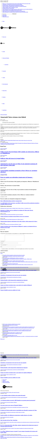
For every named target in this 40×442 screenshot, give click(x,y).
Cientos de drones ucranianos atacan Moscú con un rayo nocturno (14, 216)
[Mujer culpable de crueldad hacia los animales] (11, 324)
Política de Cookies (5, 381)
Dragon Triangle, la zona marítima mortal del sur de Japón (12, 10)
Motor (3, 103)
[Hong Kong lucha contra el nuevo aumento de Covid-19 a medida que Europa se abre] (17, 329)
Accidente (5, 140)
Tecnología (6, 64)
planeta (22, 140)
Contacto (3, 380)
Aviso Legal (4, 379)
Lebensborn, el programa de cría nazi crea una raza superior (12, 4)
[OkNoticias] (8, 29)
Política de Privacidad (6, 382)
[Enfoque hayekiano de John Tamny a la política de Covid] (12, 332)
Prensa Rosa (4, 90)
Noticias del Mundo (3, 114)
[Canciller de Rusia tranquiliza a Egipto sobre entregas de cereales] (13, 255)
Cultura (3, 77)
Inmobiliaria (4, 110)
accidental (2, 140)
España (3, 51)
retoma (25, 140)
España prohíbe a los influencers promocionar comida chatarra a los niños (16, 415)
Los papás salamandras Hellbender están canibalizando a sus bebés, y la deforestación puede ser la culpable (20, 336)
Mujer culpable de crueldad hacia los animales (10, 325)
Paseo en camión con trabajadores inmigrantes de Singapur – (16, 177)
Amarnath (9, 140)
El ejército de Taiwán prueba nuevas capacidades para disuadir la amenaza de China (18, 410)
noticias (19, 140)
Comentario (2, 241)
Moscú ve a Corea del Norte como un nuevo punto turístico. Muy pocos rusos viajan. (16, 3)
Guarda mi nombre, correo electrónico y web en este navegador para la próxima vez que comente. (18, 248)
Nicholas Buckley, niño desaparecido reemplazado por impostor (12, 5)
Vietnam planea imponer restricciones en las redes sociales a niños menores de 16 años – (19, 221)
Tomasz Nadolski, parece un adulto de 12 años (10, 7)
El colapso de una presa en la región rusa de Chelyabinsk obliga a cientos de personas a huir (17, 264)
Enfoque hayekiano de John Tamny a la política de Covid (11, 333)
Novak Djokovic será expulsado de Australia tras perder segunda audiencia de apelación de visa (18, 327)
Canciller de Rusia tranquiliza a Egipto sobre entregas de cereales (13, 256)
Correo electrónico (3, 244)
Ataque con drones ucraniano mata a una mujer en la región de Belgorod (14, 6)
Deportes (3, 97)
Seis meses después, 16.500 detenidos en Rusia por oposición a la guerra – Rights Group (17, 258)
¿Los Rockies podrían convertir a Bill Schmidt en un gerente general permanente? (17, 400)
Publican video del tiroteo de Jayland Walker (12, 158)
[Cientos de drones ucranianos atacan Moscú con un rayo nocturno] (11, 214)
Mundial (14, 140)
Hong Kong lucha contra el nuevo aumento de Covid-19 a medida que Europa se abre (16, 330)
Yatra (31, 140)
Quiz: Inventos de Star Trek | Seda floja (8, 420)
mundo (17, 140)
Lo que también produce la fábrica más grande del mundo (12, 395)
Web (1, 246)
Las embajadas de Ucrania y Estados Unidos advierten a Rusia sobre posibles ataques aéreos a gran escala (19, 261)
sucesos (29, 140)
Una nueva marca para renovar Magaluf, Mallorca (11, 405)
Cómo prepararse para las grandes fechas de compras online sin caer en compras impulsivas (17, 9)
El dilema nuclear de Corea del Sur (8, 8)
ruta (26, 140)
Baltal (12, 140)
